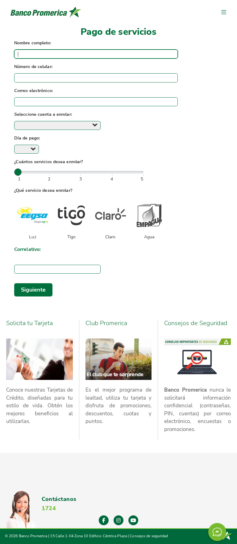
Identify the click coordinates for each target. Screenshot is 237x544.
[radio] (32, 219)
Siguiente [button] (33, 289)
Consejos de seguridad (149, 536)
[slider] (18, 172)
